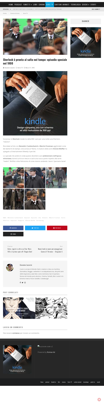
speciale (14, 220)
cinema (42, 4)
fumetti (26, 4)
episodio (34, 217)
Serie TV (49, 4)
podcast (18, 4)
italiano (45, 217)
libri (35, 4)
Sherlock (6, 220)
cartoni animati (62, 4)
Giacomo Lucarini (9, 68)
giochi (85, 4)
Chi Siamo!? (96, 9)
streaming (40, 220)
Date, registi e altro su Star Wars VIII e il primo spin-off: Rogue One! (20, 249)
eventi (93, 4)
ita (40, 217)
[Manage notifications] (99, 399)
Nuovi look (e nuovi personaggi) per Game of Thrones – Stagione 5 (50, 249)
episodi (27, 217)
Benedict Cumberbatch (15, 217)
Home (11, 4)
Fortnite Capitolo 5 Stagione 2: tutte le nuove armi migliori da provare (37, 9)
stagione (21, 220)
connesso (16, 333)
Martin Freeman (55, 217)
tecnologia (76, 4)
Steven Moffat (30, 220)
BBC (5, 217)
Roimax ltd (51, 352)
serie (63, 217)
